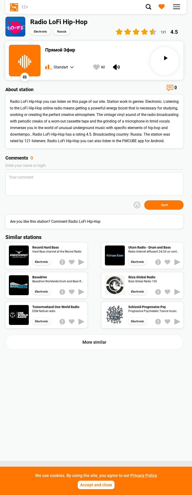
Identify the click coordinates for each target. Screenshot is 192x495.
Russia (61, 31)
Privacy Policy (143, 475)
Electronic (40, 31)
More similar (94, 342)
